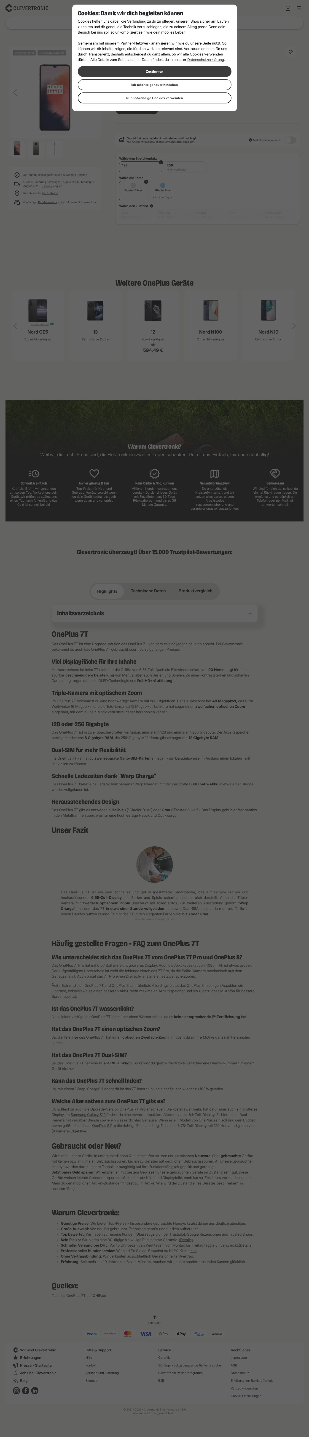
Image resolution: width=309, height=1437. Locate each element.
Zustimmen (154, 71)
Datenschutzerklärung (205, 59)
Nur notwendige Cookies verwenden (154, 98)
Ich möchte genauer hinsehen (154, 85)
